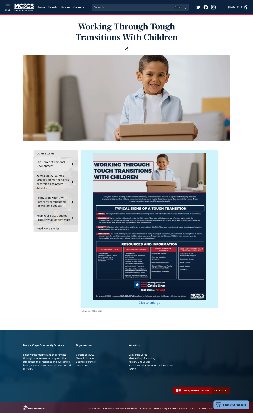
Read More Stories (48, 228)
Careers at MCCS (85, 354)
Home (41, 7)
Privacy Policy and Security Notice (170, 408)
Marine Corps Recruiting (142, 358)
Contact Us (82, 365)
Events (53, 7)
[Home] (24, 7)
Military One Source (139, 361)
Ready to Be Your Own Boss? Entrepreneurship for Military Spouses (51, 201)
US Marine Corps (138, 354)
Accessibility (145, 408)
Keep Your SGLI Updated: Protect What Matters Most (53, 218)
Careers (78, 7)
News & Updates (85, 358)
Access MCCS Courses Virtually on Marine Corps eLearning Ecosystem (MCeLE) (52, 182)
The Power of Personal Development (50, 164)
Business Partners (86, 361)
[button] (206, 7)
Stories (65, 7)
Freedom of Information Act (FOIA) (120, 408)
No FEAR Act (94, 408)
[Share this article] (126, 49)
